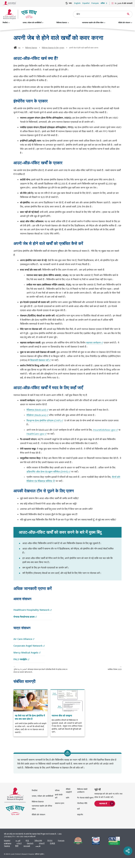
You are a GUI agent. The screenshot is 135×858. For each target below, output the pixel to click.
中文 (27, 840)
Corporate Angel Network (29, 646)
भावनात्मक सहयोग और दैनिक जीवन (92, 22)
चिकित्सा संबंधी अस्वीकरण (82, 790)
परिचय (57, 790)
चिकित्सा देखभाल (61, 22)
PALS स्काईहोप (21, 659)
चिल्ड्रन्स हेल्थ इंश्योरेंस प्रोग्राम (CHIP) (44, 420)
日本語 (52, 843)
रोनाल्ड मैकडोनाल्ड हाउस (25, 617)
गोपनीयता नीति (82, 803)
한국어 (49, 840)
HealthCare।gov (36, 433)
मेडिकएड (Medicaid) (37, 409)
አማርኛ (19, 843)
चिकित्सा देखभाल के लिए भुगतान (53, 47)
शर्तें (78, 809)
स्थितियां (5, 22)
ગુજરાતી (42, 843)
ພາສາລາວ (7, 843)
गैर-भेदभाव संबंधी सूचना (85, 797)
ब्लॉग (67, 797)
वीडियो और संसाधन (124, 22)
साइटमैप (80, 814)
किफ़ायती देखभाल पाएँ (40, 360)
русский (27, 846)
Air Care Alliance (23, 639)
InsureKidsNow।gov (105, 430)
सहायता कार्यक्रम (94, 342)
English (77, 3)
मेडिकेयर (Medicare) (37, 415)
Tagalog (7, 846)
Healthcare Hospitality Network (32, 610)
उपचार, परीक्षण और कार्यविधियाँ (32, 22)
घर (19, 47)
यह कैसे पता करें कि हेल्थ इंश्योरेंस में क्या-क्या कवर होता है (30, 717)
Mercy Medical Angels (27, 653)
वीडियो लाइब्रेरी (69, 790)
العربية (18, 840)
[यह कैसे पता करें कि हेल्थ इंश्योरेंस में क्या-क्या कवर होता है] (30, 713)
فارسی (37, 846)
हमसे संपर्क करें (58, 796)
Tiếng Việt (38, 840)
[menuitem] (104, 803)
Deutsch (30, 843)
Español (86, 3)
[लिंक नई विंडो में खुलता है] (77, 840)
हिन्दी (16, 846)
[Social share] (127, 850)
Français (95, 3)
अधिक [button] (103, 3)
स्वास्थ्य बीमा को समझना (62, 715)
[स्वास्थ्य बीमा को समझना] (67, 713)
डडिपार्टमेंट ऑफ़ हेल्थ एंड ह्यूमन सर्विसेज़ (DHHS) (48, 471)
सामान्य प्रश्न (59, 803)
